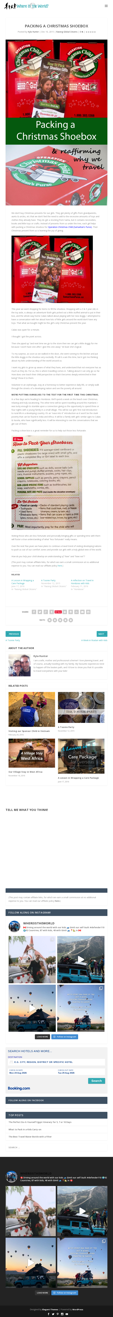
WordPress (77, 1309)
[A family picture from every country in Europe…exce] (80, 959)
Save (59, 612)
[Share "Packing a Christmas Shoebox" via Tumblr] (52, 612)
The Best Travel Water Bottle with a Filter (30, 1136)
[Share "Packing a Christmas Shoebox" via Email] (82, 612)
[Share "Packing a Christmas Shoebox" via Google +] (46, 612)
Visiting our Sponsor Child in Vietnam (29, 731)
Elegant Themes (50, 1309)
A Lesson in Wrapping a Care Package (22, 582)
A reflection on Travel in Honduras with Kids (82, 582)
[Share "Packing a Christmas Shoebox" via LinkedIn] (65, 612)
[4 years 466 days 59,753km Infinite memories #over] (32, 1008)
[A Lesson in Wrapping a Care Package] (81, 756)
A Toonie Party (48, 580)
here (60, 565)
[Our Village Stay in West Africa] (32, 753)
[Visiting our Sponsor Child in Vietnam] (32, 709)
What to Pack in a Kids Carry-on (25, 1129)
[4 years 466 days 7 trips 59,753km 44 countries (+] (80, 1008)
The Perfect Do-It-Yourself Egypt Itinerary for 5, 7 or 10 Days (40, 1122)
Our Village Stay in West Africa (26, 771)
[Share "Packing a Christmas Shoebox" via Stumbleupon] (76, 612)
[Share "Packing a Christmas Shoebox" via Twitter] (40, 612)
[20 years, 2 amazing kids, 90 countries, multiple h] (32, 959)
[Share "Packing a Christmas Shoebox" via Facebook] (34, 612)
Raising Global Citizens (67, 31)
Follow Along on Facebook (26, 1100)
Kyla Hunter (33, 31)
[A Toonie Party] (81, 707)
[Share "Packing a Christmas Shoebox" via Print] (88, 612)
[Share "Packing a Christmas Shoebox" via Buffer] (71, 612)
